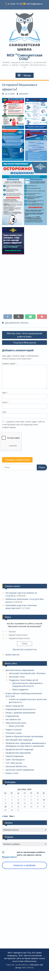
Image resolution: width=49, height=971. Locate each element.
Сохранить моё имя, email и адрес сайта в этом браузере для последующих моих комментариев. (23, 424)
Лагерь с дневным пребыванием (20, 712)
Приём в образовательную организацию (24, 736)
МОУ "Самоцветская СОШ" (24, 57)
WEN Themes (28, 967)
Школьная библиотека (16, 766)
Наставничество (13, 719)
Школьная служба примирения (19, 769)
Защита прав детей (14, 706)
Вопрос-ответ (12, 773)
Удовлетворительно (18, 635)
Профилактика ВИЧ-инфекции (19, 749)
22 (5, 806)
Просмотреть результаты (25, 649)
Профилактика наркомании (18, 752)
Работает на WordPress (17, 964)
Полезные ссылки (13, 733)
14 (44, 800)
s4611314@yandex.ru (34, 4)
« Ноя (5, 816)
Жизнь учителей (16, 726)
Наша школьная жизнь (15, 723)
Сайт (4, 412)
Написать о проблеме (25, 865)
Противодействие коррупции (18, 739)
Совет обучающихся (14, 759)
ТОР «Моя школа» (13, 763)
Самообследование (14, 756)
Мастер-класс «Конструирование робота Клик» (24, 335)
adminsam (23, 93)
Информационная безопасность (20, 709)
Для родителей (12, 322)
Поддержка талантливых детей (23, 680)
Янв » (12, 816)
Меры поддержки (20, 689)
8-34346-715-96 (15, 4)
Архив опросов (12, 654)
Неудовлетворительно (19, 638)
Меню (27, 75)
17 (18, 803)
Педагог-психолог (13, 729)
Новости (24, 322)
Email (5, 402)
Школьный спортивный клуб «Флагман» (27, 673)
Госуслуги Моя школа (24, 342)
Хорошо (12, 631)
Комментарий (9, 363)
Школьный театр (17, 676)
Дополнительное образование (19, 670)
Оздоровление (12, 716)
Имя (5, 392)
